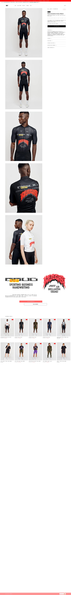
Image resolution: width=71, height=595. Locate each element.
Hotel (31, 5)
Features (49, 38)
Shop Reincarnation (30, 301)
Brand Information (51, 47)
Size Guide (49, 40)
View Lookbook (35, 304)
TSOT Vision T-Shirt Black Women (6, 361)
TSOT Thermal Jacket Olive (47, 361)
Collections (19, 5)
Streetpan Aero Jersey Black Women (34, 361)
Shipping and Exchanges (51, 45)
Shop (15, 5)
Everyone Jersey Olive (32, 337)
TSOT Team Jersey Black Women (20, 361)
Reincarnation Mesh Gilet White (6, 337)
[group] (23, 33)
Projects (23, 5)
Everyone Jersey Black (18, 337)
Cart (65, 5)
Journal (27, 5)
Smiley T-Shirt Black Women (61, 361)
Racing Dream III (27, 2)
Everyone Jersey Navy (46, 337)
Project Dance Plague (43, 0)
